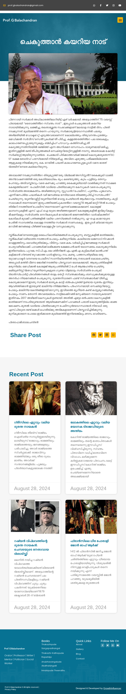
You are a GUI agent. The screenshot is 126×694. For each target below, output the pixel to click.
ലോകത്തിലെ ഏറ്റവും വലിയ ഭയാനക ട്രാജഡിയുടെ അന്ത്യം (90, 427)
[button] (120, 20)
